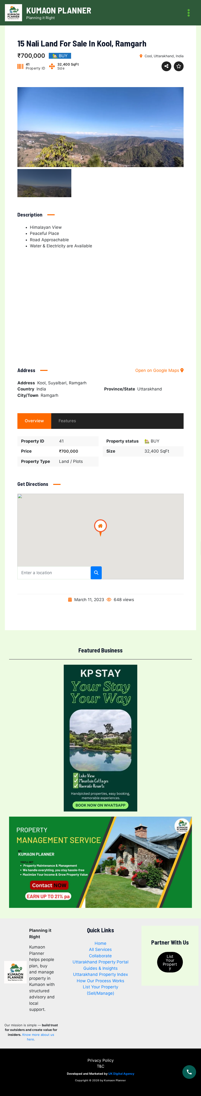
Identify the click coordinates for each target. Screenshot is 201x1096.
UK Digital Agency (121, 1073)
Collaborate (100, 955)
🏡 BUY (151, 441)
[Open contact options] (189, 1072)
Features (67, 420)
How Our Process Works (100, 980)
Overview (34, 420)
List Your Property (170, 962)
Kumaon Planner (58, 10)
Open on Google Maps (157, 370)
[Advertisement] (100, 303)
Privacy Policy (101, 1060)
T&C (100, 1066)
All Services (100, 949)
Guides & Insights (100, 968)
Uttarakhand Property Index (100, 974)
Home (100, 943)
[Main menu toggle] (188, 12)
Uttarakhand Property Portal (100, 961)
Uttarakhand (149, 389)
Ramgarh (49, 395)
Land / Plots (71, 461)
